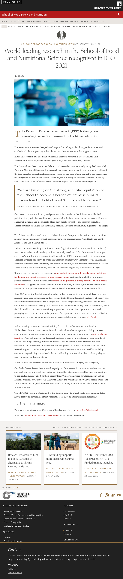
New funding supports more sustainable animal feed (60, 458)
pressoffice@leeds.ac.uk (87, 410)
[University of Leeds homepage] (108, 5)
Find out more (15, 572)
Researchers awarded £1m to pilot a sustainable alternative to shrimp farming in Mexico (23, 460)
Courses (7, 537)
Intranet (67, 518)
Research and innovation (36, 21)
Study (13, 21)
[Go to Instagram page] (107, 495)
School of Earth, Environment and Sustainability (23, 515)
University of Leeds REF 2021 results (41, 415)
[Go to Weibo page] (113, 495)
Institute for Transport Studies (16, 525)
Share (21, 75)
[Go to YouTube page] (119, 495)
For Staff (68, 515)
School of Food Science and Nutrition (24, 14)
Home (5, 21)
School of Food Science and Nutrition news (47, 44)
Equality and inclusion (13, 541)
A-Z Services (69, 511)
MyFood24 (92, 316)
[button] (118, 15)
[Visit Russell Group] (24, 495)
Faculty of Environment (13, 511)
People (84, 21)
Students (68, 530)
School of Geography (12, 522)
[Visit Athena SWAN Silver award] (9, 495)
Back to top (9, 487)
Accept (13, 564)
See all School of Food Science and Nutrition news (83, 427)
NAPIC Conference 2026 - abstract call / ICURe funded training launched (99, 458)
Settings (11, 568)
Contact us (97, 21)
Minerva (67, 533)
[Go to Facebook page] (101, 495)
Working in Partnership (65, 21)
